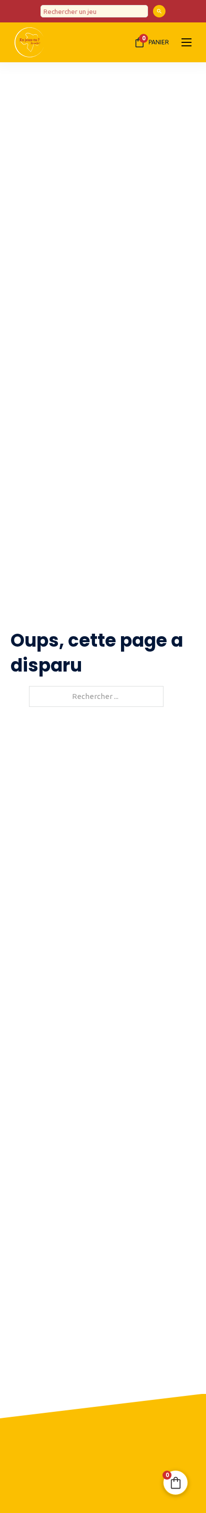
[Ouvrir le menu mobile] (187, 42)
